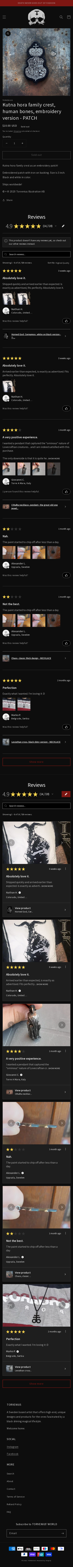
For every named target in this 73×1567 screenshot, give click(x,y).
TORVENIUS (32, 1560)
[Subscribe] (62, 1533)
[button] (4, 17)
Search (10, 1473)
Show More (54, 458)
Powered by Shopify (44, 1560)
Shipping (17, 131)
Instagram (12, 1446)
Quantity (7, 136)
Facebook (13, 1453)
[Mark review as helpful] (66, 321)
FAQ (9, 1511)
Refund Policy (14, 1504)
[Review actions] (65, 868)
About (10, 1481)
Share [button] (9, 200)
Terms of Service (16, 1496)
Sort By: (51, 262)
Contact (11, 1488)
